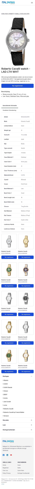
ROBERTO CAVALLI (14, 14)
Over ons (5, 470)
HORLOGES (4, 14)
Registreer (6, 467)
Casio (19, 465)
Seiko (19, 467)
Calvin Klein (21, 470)
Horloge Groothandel (23, 473)
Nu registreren (17, 86)
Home (4, 465)
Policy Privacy (7, 473)
